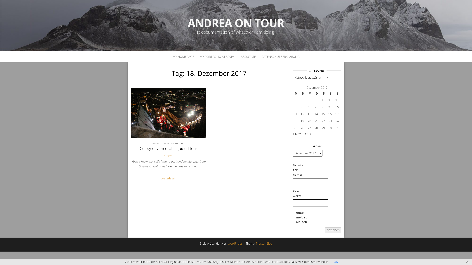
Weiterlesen (168, 178)
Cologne (167, 155)
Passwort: (297, 193)
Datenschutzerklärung (280, 57)
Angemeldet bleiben (301, 217)
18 (295, 121)
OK (336, 262)
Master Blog (264, 243)
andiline (179, 143)
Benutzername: (298, 170)
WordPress (235, 243)
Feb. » (307, 134)
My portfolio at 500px (217, 57)
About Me (248, 57)
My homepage (183, 57)
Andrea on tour (236, 23)
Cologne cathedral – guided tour (168, 148)
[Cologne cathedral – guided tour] (168, 113)
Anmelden (333, 230)
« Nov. (297, 134)
